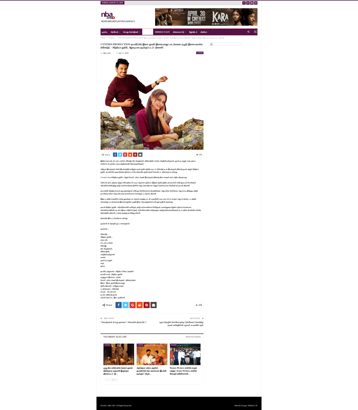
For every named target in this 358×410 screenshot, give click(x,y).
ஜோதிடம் (193, 32)
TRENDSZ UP (252, 405)
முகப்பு (104, 32)
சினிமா (146, 32)
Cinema (200, 53)
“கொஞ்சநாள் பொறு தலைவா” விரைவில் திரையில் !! (124, 322)
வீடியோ (204, 32)
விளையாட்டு (178, 32)
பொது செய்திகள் (130, 32)
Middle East (162, 32)
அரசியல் (114, 32)
